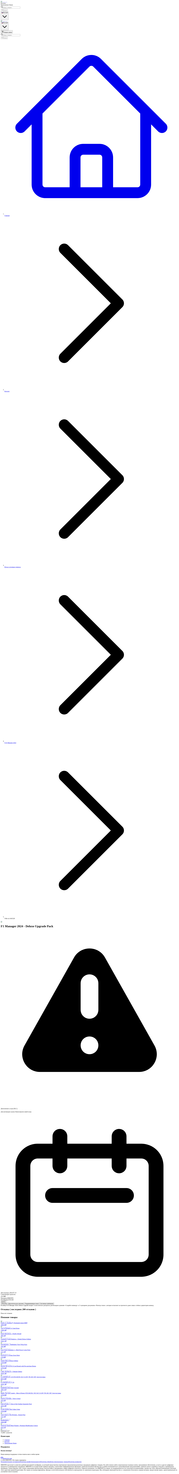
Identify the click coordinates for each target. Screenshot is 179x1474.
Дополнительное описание (15, 1303)
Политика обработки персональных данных (54, 1462)
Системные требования (46, 1303)
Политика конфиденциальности (30, 1462)
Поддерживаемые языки (32, 1303)
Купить (3, 1301)
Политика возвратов (74, 1462)
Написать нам (7, 1458)
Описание (4, 1303)
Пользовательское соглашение (10, 1462)
